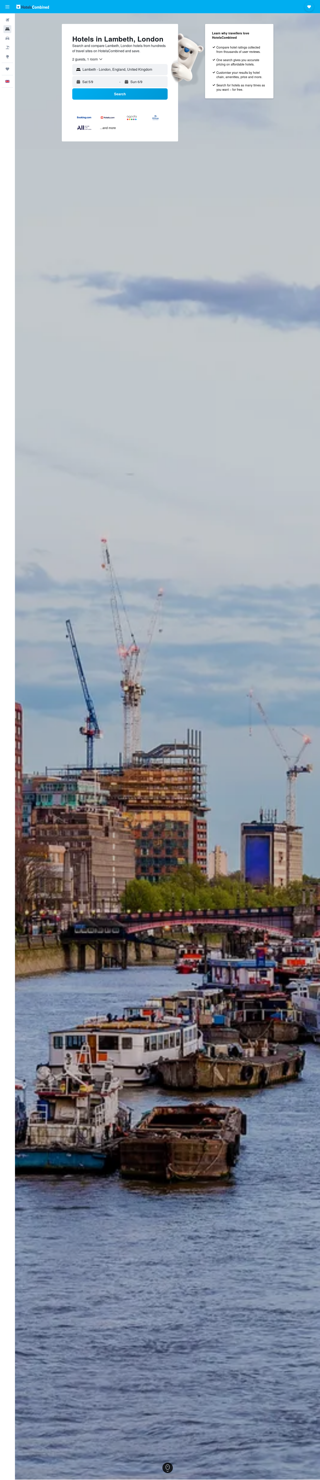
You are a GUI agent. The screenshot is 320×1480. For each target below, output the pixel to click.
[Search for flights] (7, 20)
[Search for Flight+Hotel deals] (7, 47)
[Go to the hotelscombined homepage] (33, 7)
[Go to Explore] (7, 56)
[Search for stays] (7, 29)
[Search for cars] (7, 38)
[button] (7, 7)
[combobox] (87, 59)
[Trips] (7, 69)
